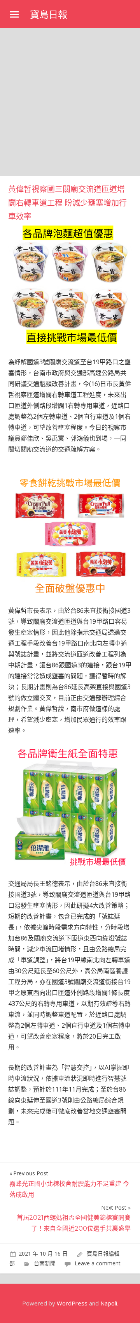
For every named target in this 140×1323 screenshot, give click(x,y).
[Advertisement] (70, 102)
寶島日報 (48, 14)
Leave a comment (98, 1263)
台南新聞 (45, 1263)
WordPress (72, 1303)
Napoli (108, 1303)
